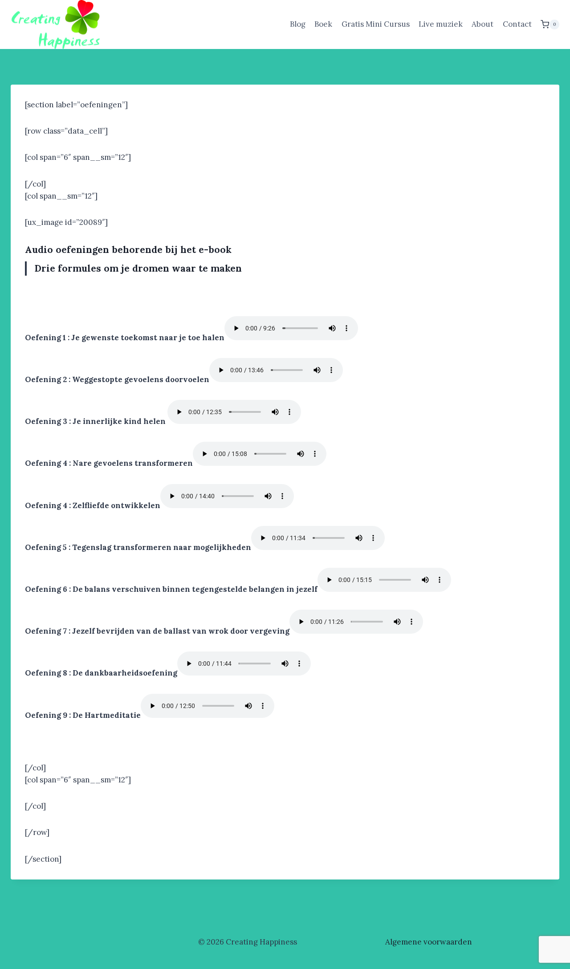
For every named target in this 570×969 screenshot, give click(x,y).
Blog (297, 24)
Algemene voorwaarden (428, 942)
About (482, 24)
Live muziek (441, 24)
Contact (517, 24)
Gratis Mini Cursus (376, 24)
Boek (323, 24)
